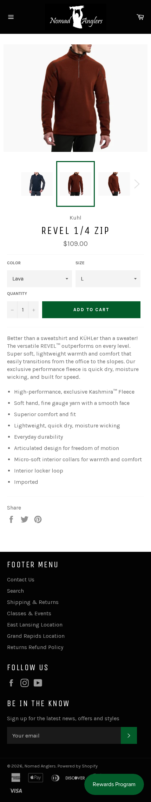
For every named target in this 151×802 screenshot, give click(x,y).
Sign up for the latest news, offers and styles (63, 718)
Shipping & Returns (33, 602)
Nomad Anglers (40, 766)
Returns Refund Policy (35, 647)
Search (15, 590)
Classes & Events (29, 613)
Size (80, 262)
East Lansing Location (35, 624)
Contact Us (20, 579)
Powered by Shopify (78, 766)
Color (14, 262)
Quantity (17, 293)
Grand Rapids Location (36, 636)
